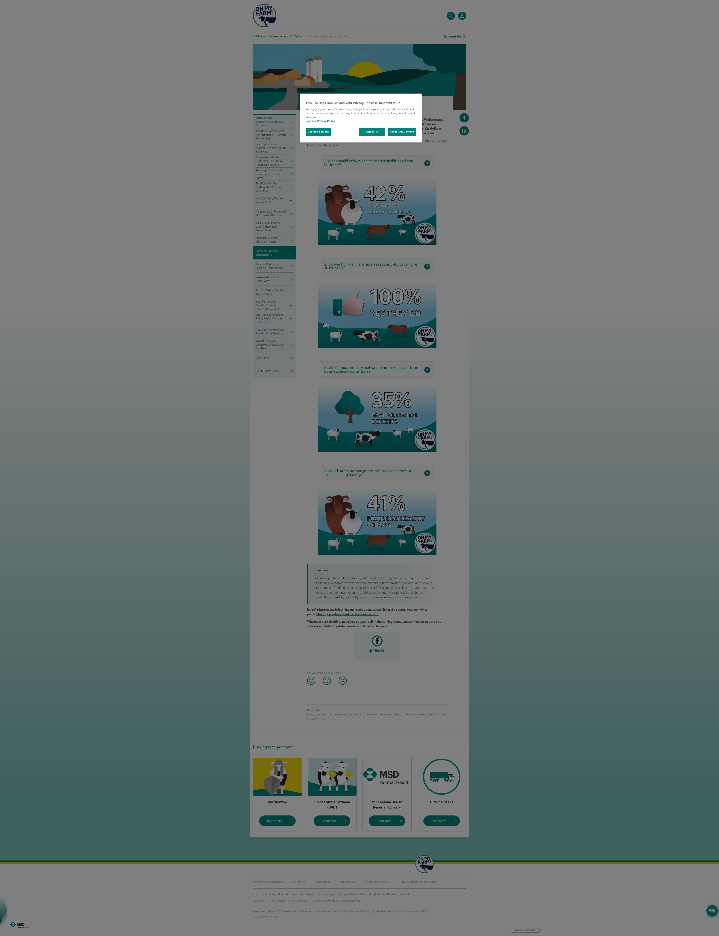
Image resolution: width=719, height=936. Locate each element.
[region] (361, 118)
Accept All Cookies (402, 131)
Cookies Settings (318, 131)
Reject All (372, 131)
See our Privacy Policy (321, 120)
